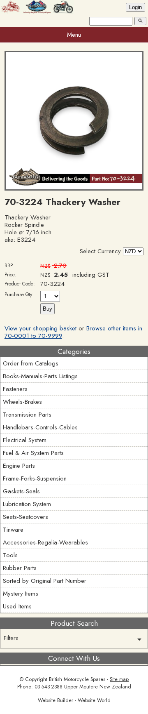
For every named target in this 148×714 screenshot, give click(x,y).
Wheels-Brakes (22, 401)
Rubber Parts (20, 568)
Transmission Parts (27, 414)
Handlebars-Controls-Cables (40, 427)
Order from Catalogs (30, 363)
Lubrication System (27, 504)
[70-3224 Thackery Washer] (74, 188)
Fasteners (15, 389)
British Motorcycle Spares (77, 679)
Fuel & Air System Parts (33, 452)
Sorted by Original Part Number (44, 580)
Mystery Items (20, 593)
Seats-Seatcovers (25, 516)
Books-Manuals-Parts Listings (40, 376)
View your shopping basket (40, 328)
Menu (74, 34)
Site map (119, 679)
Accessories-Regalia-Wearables (45, 542)
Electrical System (24, 440)
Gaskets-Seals (21, 491)
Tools (10, 555)
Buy (47, 309)
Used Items (17, 606)
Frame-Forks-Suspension (35, 478)
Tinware (13, 529)
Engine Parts (19, 465)
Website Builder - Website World (74, 700)
